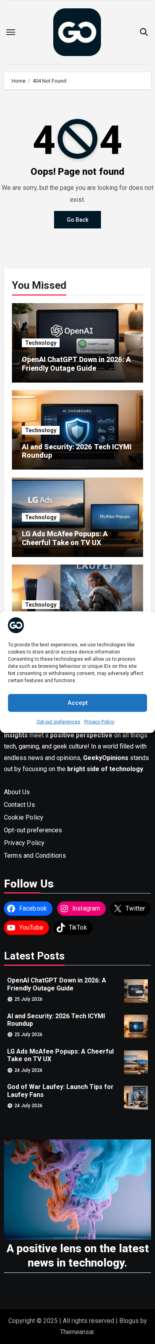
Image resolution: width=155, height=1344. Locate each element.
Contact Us (19, 804)
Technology (40, 343)
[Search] (144, 32)
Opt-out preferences (58, 721)
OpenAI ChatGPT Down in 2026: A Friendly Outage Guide (76, 363)
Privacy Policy (99, 721)
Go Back (77, 220)
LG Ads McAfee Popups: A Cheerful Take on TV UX (65, 538)
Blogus (129, 1321)
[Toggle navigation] (10, 32)
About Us (17, 792)
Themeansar (77, 1332)
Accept (78, 702)
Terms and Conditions (35, 855)
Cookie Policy (24, 817)
